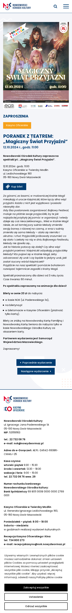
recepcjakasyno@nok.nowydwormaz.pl (39, 544)
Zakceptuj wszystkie (36, 587)
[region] (36, 581)
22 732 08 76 (17, 439)
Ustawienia (36, 597)
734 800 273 (16, 540)
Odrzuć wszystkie (36, 606)
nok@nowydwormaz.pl (29, 443)
